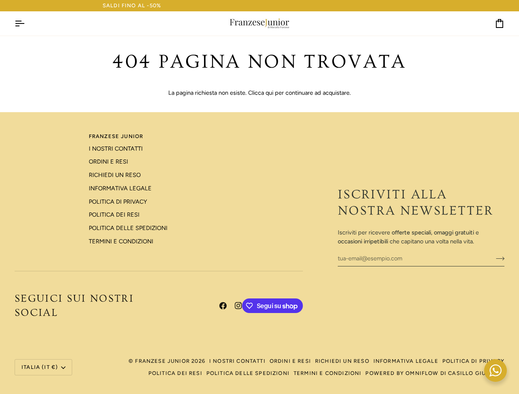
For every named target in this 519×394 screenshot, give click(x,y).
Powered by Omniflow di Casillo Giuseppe (434, 373)
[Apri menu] (27, 23)
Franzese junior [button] (116, 136)
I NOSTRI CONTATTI (116, 148)
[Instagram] (238, 305)
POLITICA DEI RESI (114, 214)
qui (269, 92)
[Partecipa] (497, 258)
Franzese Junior (162, 361)
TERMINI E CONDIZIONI (121, 241)
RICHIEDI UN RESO (115, 175)
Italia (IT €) (39, 367)
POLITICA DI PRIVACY (118, 201)
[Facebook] (223, 305)
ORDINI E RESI (108, 161)
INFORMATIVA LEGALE (120, 188)
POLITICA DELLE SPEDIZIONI (128, 228)
